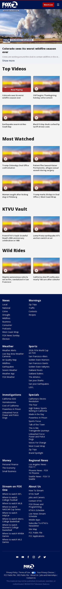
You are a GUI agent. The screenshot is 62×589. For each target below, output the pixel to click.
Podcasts (6, 328)
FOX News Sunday (10, 335)
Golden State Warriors (39, 359)
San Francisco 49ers (38, 356)
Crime (5, 311)
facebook (28, 557)
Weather (8, 346)
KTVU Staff (34, 494)
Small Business (9, 471)
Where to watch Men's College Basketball (12, 520)
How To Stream (36, 490)
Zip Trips (33, 304)
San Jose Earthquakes (39, 383)
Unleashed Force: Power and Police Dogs (10, 415)
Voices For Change (37, 442)
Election (6, 338)
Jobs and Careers (37, 497)
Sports (33, 346)
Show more (8, 60)
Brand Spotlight (36, 453)
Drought (6, 314)
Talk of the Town (37, 424)
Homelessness (9, 402)
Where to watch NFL (12, 494)
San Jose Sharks (36, 380)
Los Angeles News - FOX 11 (38, 465)
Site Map (33, 529)
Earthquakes (8, 366)
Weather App (8, 373)
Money (6, 460)
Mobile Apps (34, 519)
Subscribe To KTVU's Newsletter (38, 524)
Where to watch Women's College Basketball (10, 527)
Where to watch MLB (12, 503)
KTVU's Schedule (36, 510)
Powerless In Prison (11, 409)
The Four (33, 404)
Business (6, 321)
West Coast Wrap (10, 332)
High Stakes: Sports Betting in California (38, 409)
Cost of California (10, 405)
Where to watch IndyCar (9, 514)
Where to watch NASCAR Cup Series (11, 508)
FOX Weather (8, 377)
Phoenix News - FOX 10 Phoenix (38, 471)
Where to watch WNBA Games (13, 534)
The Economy (8, 467)
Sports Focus (35, 421)
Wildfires (6, 318)
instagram (33, 557)
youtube (22, 557)
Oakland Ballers (36, 373)
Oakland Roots (36, 370)
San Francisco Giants (38, 363)
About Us (35, 486)
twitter (44, 557)
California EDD (9, 398)
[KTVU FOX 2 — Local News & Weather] (10, 4)
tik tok (39, 557)
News (6, 300)
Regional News (38, 460)
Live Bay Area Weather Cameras (13, 355)
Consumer (7, 325)
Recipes (32, 314)
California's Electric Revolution (37, 400)
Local (4, 304)
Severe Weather (9, 370)
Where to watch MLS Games (12, 540)
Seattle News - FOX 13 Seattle (39, 477)
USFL (31, 387)
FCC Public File (35, 532)
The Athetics (34, 377)
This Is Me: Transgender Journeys (39, 429)
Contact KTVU (35, 500)
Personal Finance (10, 464)
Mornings (35, 300)
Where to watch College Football (9, 498)
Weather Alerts (9, 350)
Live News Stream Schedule (37, 515)
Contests (33, 311)
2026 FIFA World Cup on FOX (38, 351)
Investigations (11, 394)
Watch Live (48, 5)
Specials (34, 394)
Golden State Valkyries (39, 366)
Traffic (32, 308)
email (17, 557)
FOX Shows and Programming (36, 505)
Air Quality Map (9, 359)
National (6, 308)
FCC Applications (36, 536)
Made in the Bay (36, 414)
